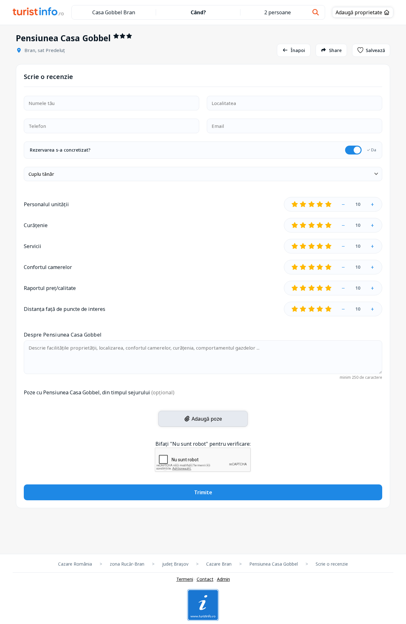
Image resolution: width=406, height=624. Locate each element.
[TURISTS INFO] (38, 12)
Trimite (203, 492)
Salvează (375, 50)
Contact (205, 579)
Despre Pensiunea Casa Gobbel (63, 334)
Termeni (184, 579)
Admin (223, 579)
